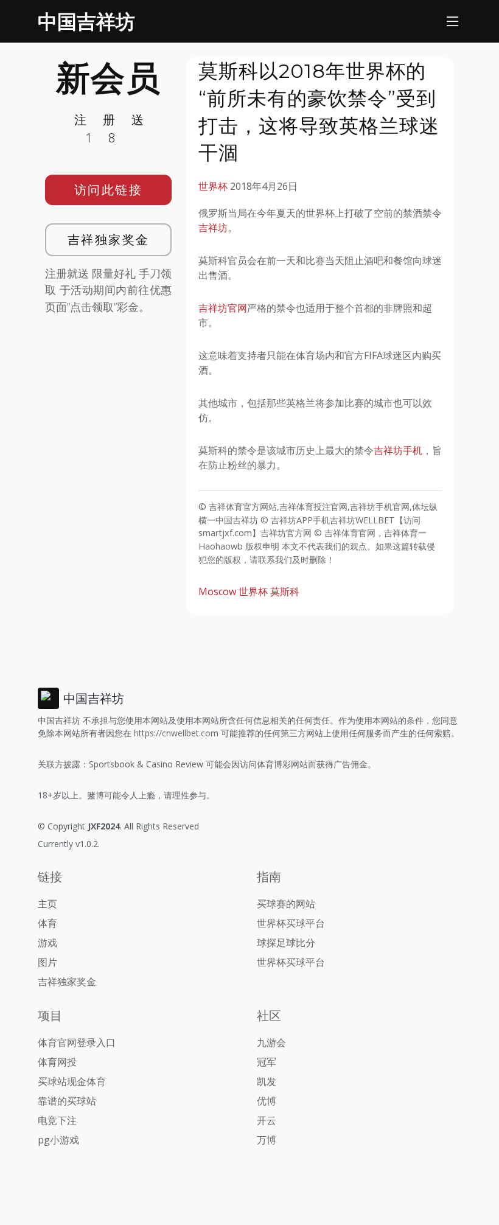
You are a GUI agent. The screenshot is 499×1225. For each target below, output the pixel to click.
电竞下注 (57, 1120)
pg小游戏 (58, 1139)
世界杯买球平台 (291, 923)
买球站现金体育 (72, 1081)
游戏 (47, 942)
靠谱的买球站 (67, 1101)
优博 (266, 1101)
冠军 (266, 1062)
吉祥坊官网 (222, 308)
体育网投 (57, 1062)
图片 (47, 962)
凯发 (266, 1081)
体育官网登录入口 (77, 1042)
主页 (47, 903)
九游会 (271, 1042)
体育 (47, 923)
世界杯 (213, 186)
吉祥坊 (213, 227)
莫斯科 (284, 591)
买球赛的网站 (286, 903)
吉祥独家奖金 (109, 239)
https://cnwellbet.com (176, 733)
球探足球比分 (286, 942)
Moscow (217, 591)
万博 (266, 1139)
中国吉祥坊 (86, 21)
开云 (266, 1120)
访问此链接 (108, 189)
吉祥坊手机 (398, 450)
